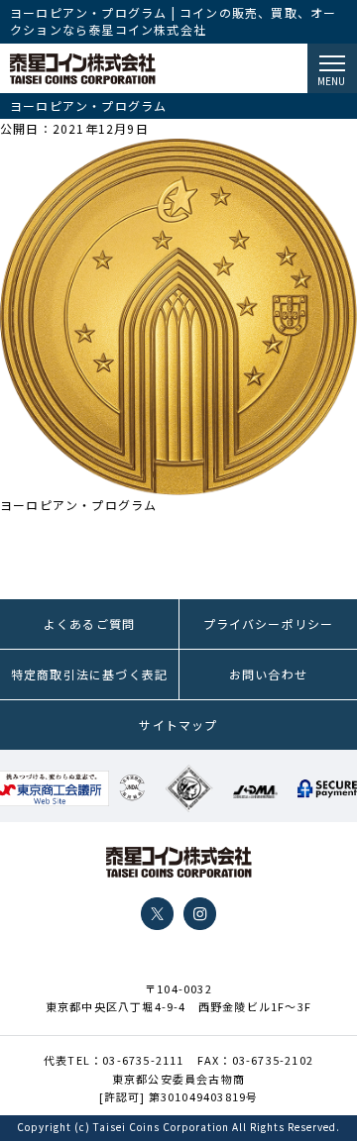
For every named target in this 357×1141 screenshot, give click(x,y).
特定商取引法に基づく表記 (89, 674)
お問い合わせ (268, 674)
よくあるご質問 (89, 623)
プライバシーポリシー (268, 623)
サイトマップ (178, 724)
